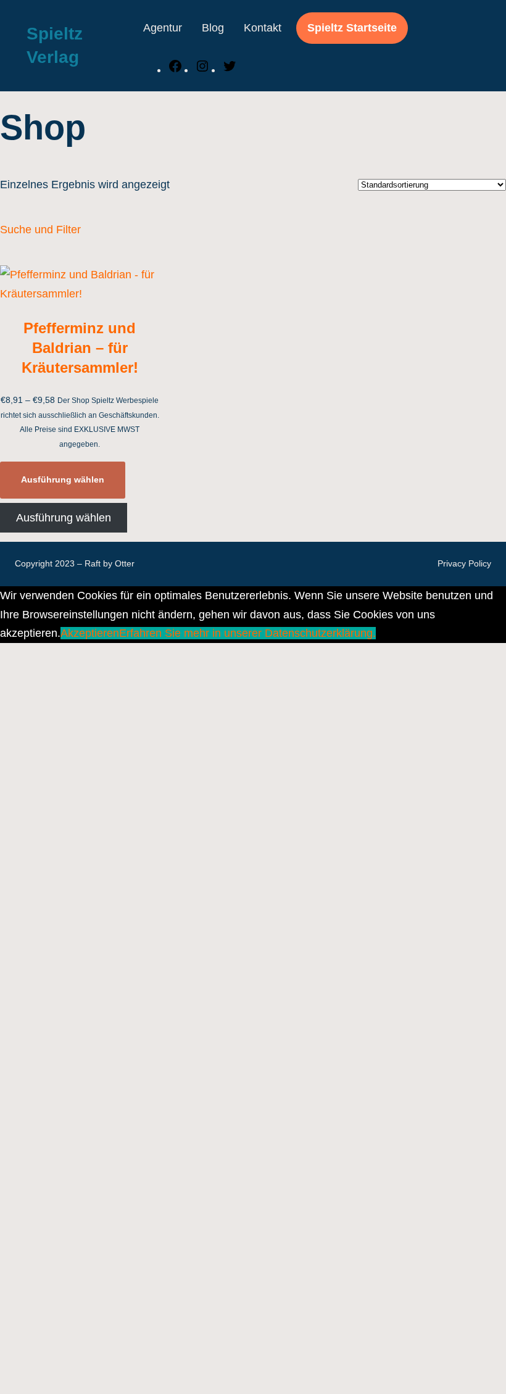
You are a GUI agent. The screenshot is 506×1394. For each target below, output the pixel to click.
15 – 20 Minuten (114, 845)
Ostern (63, 807)
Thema (67, 1146)
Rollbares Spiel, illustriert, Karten (152, 693)
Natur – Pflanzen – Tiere (131, 1260)
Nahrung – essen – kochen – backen (162, 1241)
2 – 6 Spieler (105, 448)
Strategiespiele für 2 (121, 1090)
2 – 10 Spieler (106, 410)
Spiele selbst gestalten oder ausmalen (165, 1071)
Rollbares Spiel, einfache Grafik (149, 656)
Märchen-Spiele (85, 788)
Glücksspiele (103, 996)
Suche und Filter (40, 229)
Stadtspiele (99, 1335)
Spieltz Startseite (352, 28)
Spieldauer (76, 825)
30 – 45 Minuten (114, 882)
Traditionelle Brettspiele (132, 1109)
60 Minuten (99, 901)
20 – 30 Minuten (111, 863)
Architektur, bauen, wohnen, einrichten (165, 1166)
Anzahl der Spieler (94, 392)
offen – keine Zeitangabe (133, 920)
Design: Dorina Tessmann (110, 750)
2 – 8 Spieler (103, 467)
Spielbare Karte (110, 713)
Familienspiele (110, 977)
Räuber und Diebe (116, 1298)
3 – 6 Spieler (103, 524)
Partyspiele (99, 1033)
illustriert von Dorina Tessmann (122, 769)
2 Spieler (93, 486)
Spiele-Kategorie (91, 939)
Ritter (85, 1317)
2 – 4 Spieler (103, 429)
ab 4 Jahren (101, 335)
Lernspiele (97, 1014)
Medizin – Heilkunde (115, 1203)
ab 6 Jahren (104, 353)
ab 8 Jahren (104, 373)
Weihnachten (104, 1354)
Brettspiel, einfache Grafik (135, 580)
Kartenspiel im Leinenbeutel (140, 637)
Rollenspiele (102, 1052)
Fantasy (91, 1184)
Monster (91, 1222)
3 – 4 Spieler (103, 505)
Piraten (89, 1278)
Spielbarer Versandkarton (134, 731)
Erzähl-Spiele (104, 958)
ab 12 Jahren (104, 316)
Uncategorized (82, 259)
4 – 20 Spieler (106, 542)
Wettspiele (97, 1128)
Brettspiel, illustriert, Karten (138, 618)
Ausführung (74, 561)
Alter (60, 278)
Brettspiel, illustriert (118, 599)
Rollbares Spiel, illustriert (133, 674)
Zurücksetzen (29, 1385)
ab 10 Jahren (104, 297)
